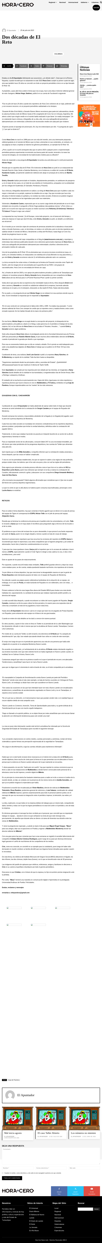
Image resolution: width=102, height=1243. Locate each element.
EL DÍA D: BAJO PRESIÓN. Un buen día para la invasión (89, 93)
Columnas (58, 54)
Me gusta (59, 1187)
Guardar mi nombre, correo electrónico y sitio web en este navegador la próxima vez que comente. (32, 1173)
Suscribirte (92, 1187)
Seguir (75, 1187)
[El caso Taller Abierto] (51, 1118)
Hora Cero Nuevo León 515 (89, 74)
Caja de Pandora (14, 1080)
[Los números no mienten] (84, 1118)
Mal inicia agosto (13, 1133)
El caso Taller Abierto (48, 1133)
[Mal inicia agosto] (17, 1118)
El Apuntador (11, 30)
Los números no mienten (83, 1133)
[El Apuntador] (4, 30)
